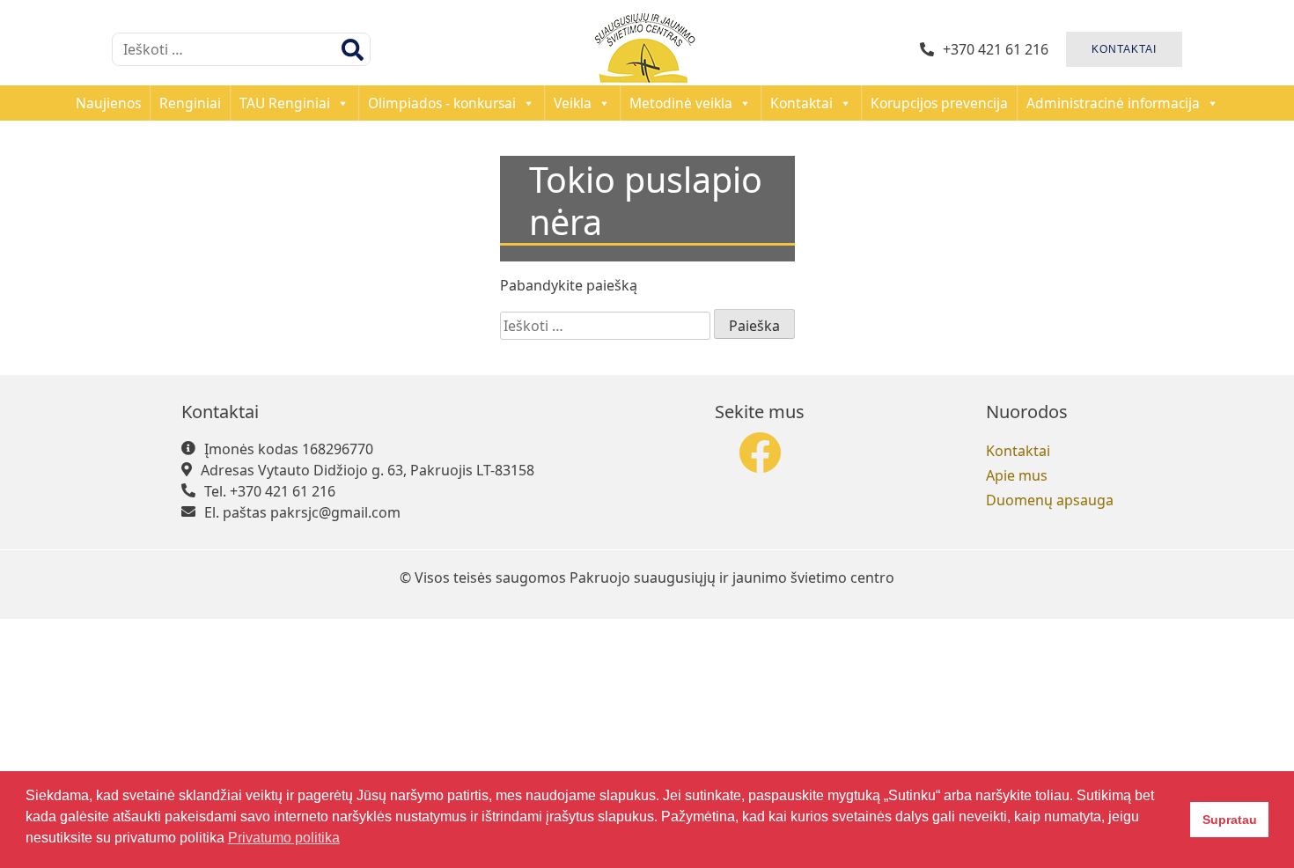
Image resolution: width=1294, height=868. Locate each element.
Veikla (573, 103)
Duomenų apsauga (1050, 500)
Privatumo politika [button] (284, 837)
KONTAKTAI (1124, 49)
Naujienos (108, 103)
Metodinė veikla (680, 103)
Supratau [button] (1229, 820)
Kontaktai (801, 103)
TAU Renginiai (284, 103)
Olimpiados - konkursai (442, 103)
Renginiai (190, 103)
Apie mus (1017, 475)
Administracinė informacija (1113, 103)
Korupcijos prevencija (939, 103)
